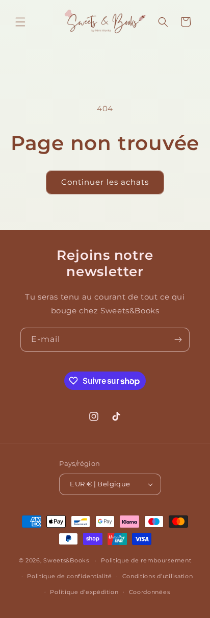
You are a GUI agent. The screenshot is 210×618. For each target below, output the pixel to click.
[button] (20, 22)
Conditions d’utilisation (157, 576)
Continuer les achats (105, 182)
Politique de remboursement (146, 560)
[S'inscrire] (178, 340)
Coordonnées (149, 592)
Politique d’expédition (84, 592)
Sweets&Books (66, 560)
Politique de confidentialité (69, 576)
